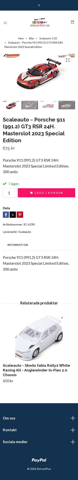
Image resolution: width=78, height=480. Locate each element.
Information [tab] (17, 244)
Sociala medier (15, 442)
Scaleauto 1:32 (48, 38)
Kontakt (10, 430)
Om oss (9, 418)
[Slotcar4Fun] (40, 22)
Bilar (31, 38)
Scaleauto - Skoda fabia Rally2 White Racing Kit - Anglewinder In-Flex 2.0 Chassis (36, 370)
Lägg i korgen (49, 192)
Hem (21, 38)
